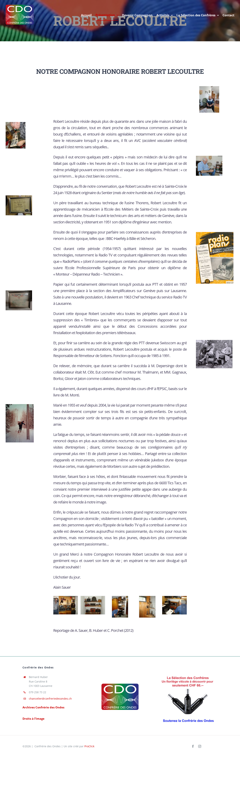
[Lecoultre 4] (19, 197)
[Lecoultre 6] (19, 292)
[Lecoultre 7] (214, 341)
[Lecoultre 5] (214, 233)
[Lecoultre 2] (16, 123)
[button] (56, 607)
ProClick (89, 746)
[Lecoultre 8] (20, 405)
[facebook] (192, 746)
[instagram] (199, 746)
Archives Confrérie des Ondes (43, 707)
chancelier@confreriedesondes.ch (50, 698)
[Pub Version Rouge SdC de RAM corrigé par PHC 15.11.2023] (188, 675)
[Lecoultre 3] (209, 157)
